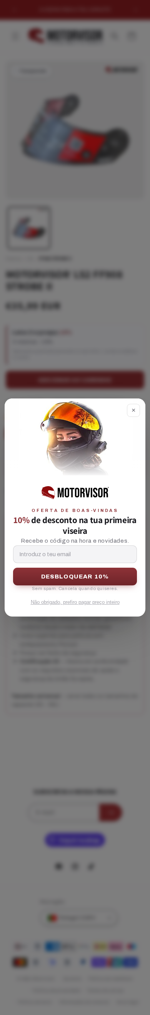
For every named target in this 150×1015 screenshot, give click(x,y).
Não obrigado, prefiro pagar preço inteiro (75, 602)
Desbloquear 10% (75, 576)
